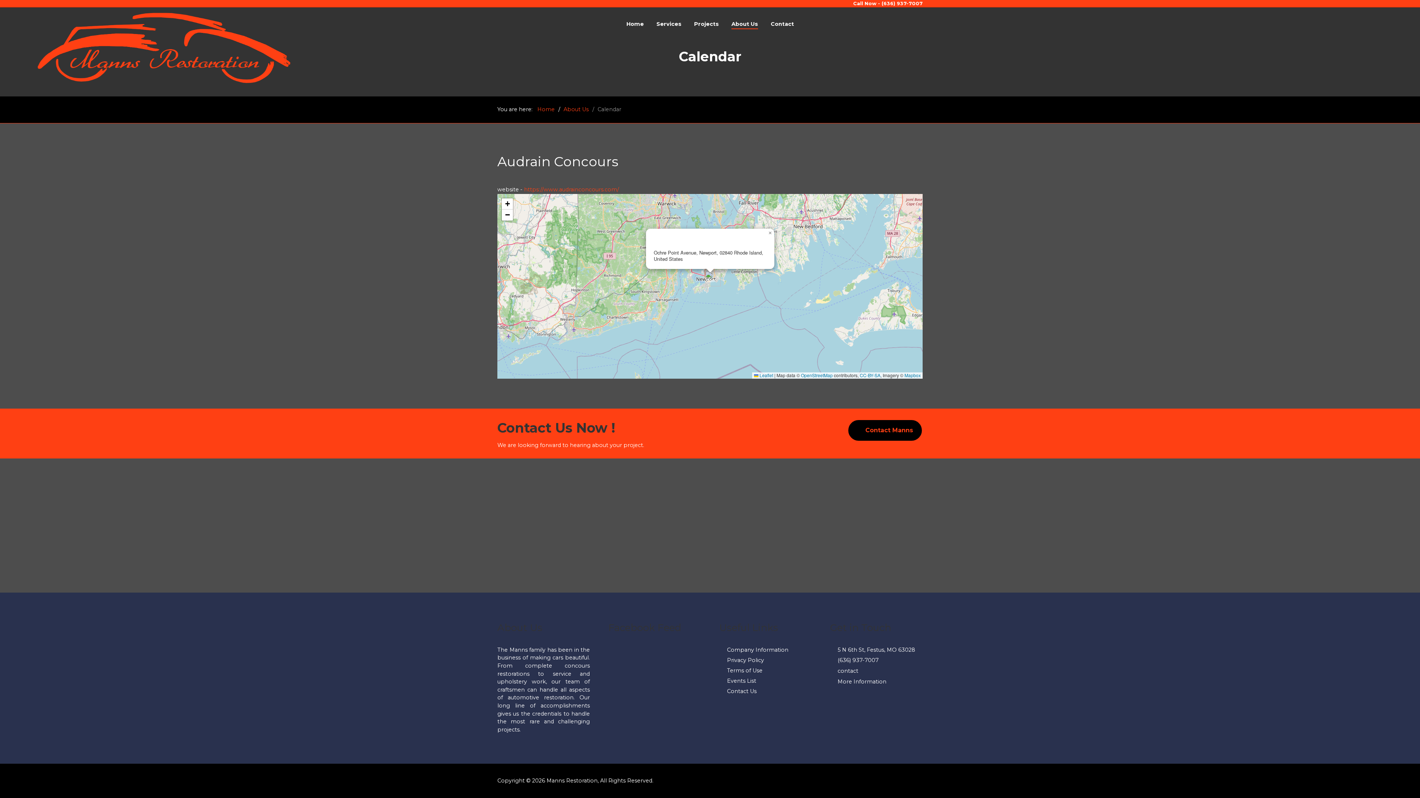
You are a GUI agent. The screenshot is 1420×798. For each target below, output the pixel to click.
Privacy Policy (745, 660)
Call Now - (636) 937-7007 (888, 3)
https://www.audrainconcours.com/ (571, 189)
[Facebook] (1328, 24)
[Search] (1342, 24)
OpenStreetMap (817, 375)
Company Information (757, 650)
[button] (710, 278)
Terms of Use (745, 670)
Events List (741, 681)
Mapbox (913, 375)
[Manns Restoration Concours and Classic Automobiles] (164, 47)
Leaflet (765, 375)
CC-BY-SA (870, 375)
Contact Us (742, 691)
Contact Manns (889, 430)
